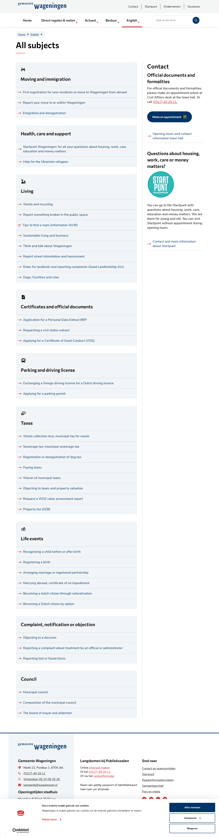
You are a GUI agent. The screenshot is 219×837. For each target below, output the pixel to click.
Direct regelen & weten (58, 20)
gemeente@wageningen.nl (40, 785)
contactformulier (103, 776)
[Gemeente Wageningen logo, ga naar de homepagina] (42, 5)
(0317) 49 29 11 (34, 773)
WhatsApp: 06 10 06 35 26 (41, 779)
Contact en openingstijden (158, 768)
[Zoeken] (196, 20)
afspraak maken (99, 768)
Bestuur (111, 20)
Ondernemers (172, 7)
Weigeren (192, 828)
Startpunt (151, 7)
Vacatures (193, 7)
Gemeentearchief (153, 786)
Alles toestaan (192, 807)
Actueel (90, 20)
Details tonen (49, 819)
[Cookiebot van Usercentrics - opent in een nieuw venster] (21, 830)
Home (27, 20)
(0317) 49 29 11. (165, 102)
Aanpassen (190, 818)
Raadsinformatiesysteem (158, 780)
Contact (133, 7)
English (132, 20)
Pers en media (151, 792)
